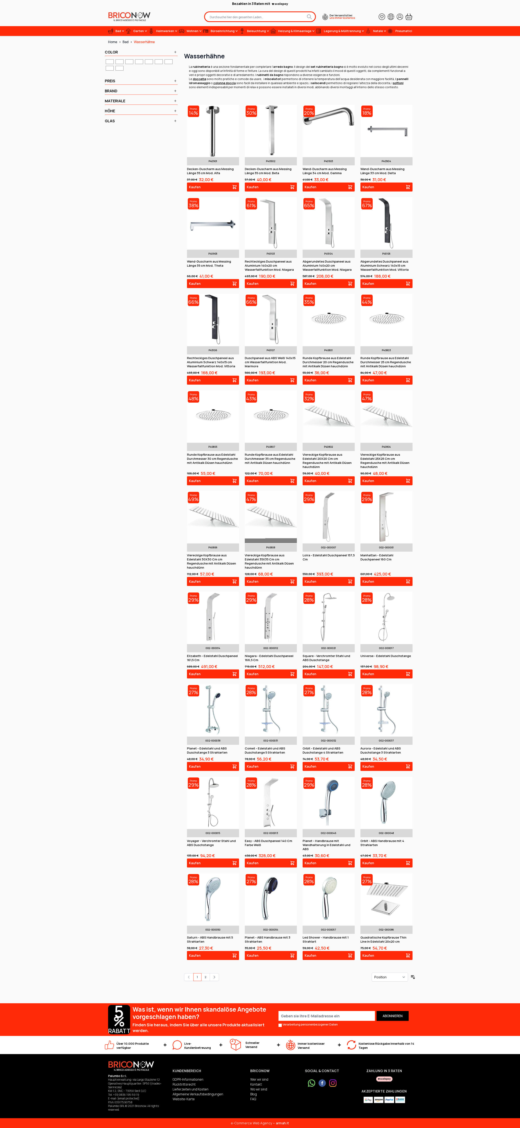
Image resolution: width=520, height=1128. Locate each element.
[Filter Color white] (119, 68)
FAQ (253, 1099)
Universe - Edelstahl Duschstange (385, 656)
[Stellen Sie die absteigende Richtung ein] (412, 977)
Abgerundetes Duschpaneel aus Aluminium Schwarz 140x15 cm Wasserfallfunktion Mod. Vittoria (384, 265)
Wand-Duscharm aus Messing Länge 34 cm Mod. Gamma (325, 171)
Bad (126, 42)
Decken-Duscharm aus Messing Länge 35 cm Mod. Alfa (210, 171)
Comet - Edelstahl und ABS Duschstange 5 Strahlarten (265, 750)
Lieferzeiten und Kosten (190, 1089)
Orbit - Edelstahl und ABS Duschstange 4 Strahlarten (323, 750)
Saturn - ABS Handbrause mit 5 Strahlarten (210, 939)
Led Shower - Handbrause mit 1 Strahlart (326, 939)
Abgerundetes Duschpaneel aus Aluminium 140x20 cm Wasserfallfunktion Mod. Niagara (327, 265)
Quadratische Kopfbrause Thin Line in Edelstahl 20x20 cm (383, 939)
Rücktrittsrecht (184, 1084)
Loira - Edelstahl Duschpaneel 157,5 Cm (329, 557)
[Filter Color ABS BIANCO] (119, 61)
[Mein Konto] (400, 16)
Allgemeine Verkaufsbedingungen (198, 1094)
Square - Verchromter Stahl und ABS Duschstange (326, 658)
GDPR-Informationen (188, 1079)
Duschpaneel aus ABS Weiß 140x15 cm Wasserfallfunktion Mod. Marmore (270, 362)
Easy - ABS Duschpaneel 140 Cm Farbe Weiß (268, 843)
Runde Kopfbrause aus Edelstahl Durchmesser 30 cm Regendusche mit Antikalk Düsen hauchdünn (212, 458)
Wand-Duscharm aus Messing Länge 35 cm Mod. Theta (209, 263)
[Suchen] (309, 16)
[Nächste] (214, 977)
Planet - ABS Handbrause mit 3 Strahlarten (267, 939)
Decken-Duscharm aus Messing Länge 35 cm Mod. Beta (268, 171)
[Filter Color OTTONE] (110, 68)
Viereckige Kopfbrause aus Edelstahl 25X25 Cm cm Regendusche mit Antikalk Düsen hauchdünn (384, 460)
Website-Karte (184, 1099)
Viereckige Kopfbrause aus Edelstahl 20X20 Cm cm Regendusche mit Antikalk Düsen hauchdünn (327, 460)
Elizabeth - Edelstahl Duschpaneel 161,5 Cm (212, 658)
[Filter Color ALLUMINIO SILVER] (139, 61)
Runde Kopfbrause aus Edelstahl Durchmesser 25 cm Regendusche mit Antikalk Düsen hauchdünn (385, 362)
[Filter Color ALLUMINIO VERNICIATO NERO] (149, 61)
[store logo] (129, 17)
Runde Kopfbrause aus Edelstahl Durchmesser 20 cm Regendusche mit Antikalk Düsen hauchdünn (328, 362)
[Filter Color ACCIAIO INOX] (129, 61)
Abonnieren (393, 1016)
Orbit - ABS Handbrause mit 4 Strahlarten (382, 843)
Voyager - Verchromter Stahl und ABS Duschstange (211, 843)
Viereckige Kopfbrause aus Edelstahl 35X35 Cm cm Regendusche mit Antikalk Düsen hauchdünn (269, 561)
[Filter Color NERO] (168, 61)
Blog (253, 1094)
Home (112, 42)
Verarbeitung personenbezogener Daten (310, 1024)
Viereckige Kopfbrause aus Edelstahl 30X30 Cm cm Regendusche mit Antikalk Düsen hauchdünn (211, 561)
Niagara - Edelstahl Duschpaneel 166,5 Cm (269, 658)
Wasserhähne (144, 42)
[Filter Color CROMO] (159, 61)
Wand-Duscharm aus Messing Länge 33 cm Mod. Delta (382, 171)
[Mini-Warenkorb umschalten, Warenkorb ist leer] (409, 16)
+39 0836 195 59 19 (126, 1095)
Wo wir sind (258, 1089)
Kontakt (256, 1084)
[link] (188, 977)
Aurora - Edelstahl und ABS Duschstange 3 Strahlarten (380, 750)
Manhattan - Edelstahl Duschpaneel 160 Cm (376, 557)
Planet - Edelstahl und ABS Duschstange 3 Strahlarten (207, 750)
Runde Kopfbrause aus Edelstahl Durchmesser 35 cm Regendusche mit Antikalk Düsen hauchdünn (270, 458)
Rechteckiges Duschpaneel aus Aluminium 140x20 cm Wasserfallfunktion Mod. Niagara (269, 265)
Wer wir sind (259, 1079)
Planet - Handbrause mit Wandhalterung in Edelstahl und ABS (326, 845)
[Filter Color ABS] (110, 61)
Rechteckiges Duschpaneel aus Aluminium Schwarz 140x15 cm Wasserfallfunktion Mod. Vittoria (211, 362)
